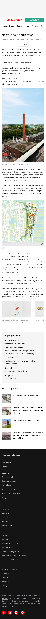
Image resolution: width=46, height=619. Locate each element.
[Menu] (3, 20)
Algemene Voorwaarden (10, 604)
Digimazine (6, 517)
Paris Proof (6, 539)
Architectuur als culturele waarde (14, 556)
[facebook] (4, 613)
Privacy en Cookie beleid (31, 604)
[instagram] (10, 613)
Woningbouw (6, 485)
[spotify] (23, 613)
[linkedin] (16, 613)
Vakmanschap (7, 548)
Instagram (5, 582)
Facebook (5, 574)
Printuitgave (6, 513)
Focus (4, 535)
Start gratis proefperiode (34, 20)
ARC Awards (6, 521)
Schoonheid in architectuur (11, 543)
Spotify (4, 586)
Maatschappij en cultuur (10, 489)
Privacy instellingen (9, 606)
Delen (25, 44)
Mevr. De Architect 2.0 (10, 560)
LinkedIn (5, 578)
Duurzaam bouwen (9, 481)
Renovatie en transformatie (11, 493)
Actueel (5, 498)
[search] (42, 26)
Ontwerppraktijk (7, 477)
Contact (5, 467)
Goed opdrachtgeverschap (11, 552)
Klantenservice (7, 463)
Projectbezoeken (8, 525)
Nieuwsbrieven (11, 455)
